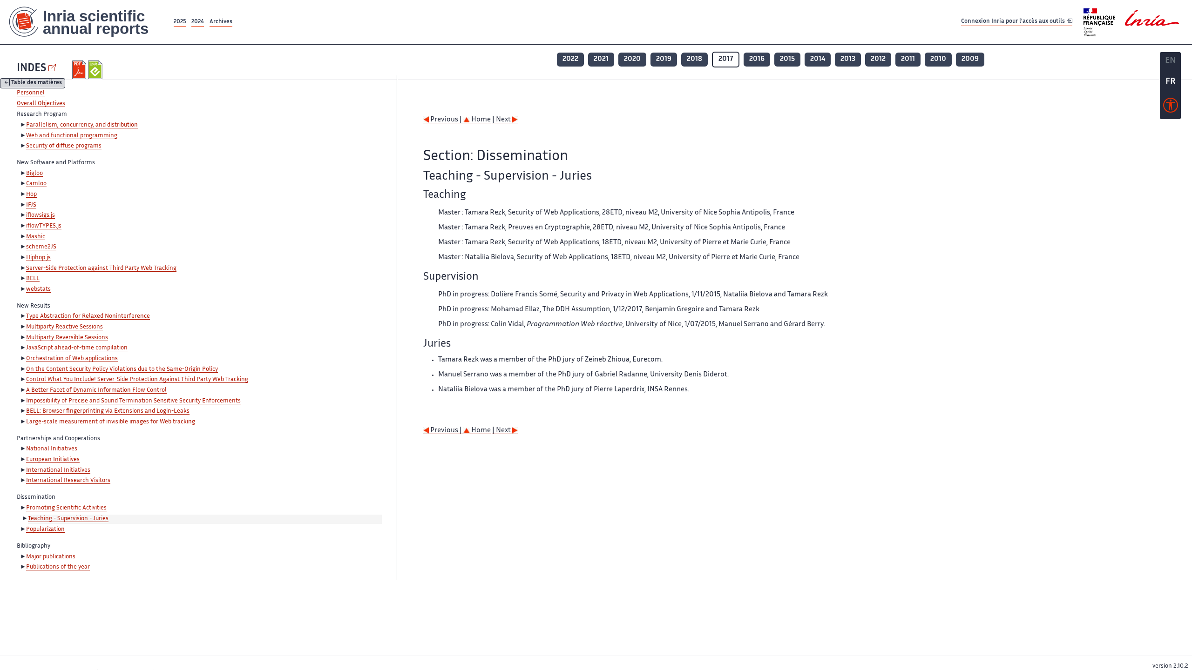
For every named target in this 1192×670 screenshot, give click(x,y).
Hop (31, 194)
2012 (878, 59)
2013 (847, 59)
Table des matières (36, 83)
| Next (502, 120)
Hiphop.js (38, 258)
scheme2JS (41, 247)
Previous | (446, 120)
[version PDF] (80, 69)
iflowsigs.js (40, 215)
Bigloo (34, 173)
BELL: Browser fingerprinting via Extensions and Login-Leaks (108, 411)
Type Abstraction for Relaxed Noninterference (88, 316)
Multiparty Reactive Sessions (64, 327)
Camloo (36, 184)
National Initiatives (51, 449)
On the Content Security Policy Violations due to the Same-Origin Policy (122, 369)
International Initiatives (58, 470)
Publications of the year (58, 567)
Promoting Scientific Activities (66, 508)
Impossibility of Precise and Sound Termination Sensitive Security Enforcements (133, 401)
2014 (817, 59)
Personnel (31, 93)
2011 (908, 59)
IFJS (31, 205)
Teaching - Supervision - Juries (68, 519)
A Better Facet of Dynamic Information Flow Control (96, 390)
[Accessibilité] (1170, 107)
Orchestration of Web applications (72, 359)
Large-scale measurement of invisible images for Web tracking (110, 422)
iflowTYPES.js (43, 226)
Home (480, 120)
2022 (570, 59)
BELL (33, 278)
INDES (31, 69)
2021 (601, 59)
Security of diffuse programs (64, 146)
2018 (694, 59)
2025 (180, 22)
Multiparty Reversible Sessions (67, 338)
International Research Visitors (68, 480)
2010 (938, 59)
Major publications (50, 557)
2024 (197, 22)
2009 (970, 59)
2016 (757, 59)
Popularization (45, 529)
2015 (787, 59)
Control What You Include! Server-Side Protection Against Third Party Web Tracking (137, 379)
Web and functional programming (71, 136)
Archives (221, 22)
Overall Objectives (41, 104)
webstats (38, 289)
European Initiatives (53, 459)
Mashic (35, 237)
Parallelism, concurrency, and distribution (82, 125)
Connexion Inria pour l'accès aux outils (1013, 21)
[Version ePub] (96, 69)
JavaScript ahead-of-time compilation (77, 348)
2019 (663, 59)
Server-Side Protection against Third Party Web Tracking (101, 268)
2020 (632, 59)
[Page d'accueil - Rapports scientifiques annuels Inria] (86, 22)
